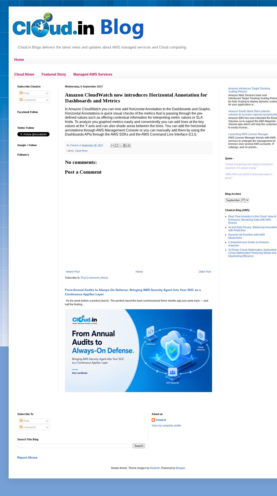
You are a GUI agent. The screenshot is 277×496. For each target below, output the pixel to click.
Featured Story (54, 74)
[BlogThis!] (116, 145)
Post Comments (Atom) (94, 277)
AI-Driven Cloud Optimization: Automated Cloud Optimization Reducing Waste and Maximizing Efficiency (252, 253)
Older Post (205, 271)
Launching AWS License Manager (248, 134)
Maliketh (155, 468)
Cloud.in (161, 420)
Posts (25, 93)
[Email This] (112, 145)
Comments (29, 100)
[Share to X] (121, 145)
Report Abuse (27, 457)
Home (19, 59)
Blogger (180, 468)
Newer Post (73, 271)
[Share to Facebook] (125, 145)
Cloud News (24, 74)
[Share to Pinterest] (129, 145)
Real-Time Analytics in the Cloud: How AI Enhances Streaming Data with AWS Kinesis (252, 219)
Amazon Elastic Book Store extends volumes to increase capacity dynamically (252, 113)
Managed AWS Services (92, 74)
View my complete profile (166, 425)
